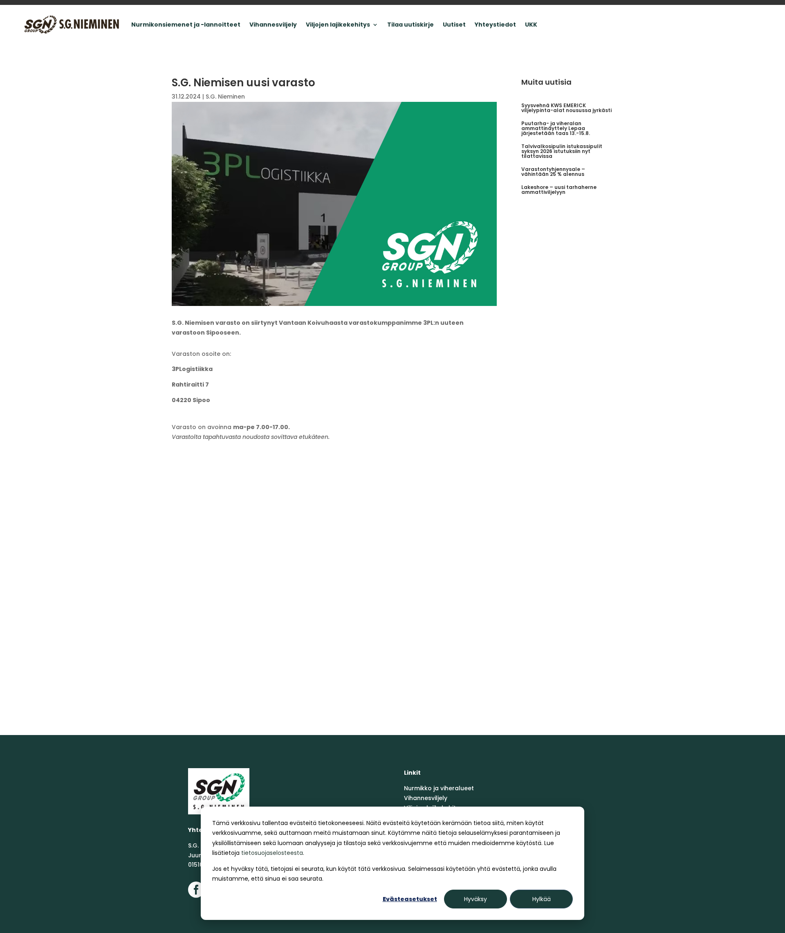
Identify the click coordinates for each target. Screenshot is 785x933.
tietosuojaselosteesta (272, 853)
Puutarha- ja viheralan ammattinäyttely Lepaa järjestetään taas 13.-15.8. (555, 128)
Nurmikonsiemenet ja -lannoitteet (185, 24)
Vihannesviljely (273, 24)
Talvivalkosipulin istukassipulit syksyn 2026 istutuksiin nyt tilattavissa (561, 151)
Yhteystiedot (495, 24)
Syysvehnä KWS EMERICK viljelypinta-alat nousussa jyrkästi (566, 108)
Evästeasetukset (410, 899)
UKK (531, 24)
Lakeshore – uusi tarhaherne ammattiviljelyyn (559, 190)
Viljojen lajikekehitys (338, 24)
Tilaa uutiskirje (410, 24)
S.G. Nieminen (225, 96)
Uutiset (454, 24)
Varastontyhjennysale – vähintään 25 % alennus (553, 172)
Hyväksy (475, 899)
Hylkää (541, 899)
